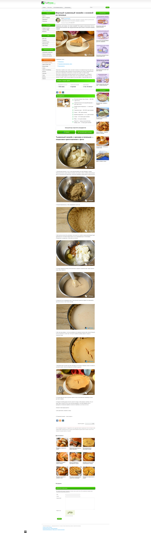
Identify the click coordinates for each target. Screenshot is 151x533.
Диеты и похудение (46, 17)
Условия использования (61, 529)
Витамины (44, 31)
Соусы (43, 75)
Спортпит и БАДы (45, 29)
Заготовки (44, 73)
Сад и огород (44, 45)
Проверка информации (53, 528)
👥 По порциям (66, 132)
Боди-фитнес (44, 19)
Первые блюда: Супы (46, 64)
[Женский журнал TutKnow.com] (49, 2)
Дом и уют (44, 38)
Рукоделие (44, 40)
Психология (44, 21)
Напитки (44, 78)
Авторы (47, 527)
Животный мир (45, 43)
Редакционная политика (46, 528)
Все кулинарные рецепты (58, 7)
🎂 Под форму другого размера (85, 132)
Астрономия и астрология (47, 52)
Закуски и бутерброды (46, 69)
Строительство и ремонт (47, 55)
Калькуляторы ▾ (67, 7)
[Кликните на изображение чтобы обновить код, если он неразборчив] (70, 514)
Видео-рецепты (61, 66)
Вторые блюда (45, 66)
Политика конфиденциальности (47, 529)
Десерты (44, 76)
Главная (44, 7)
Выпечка (50, 10)
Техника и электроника (46, 54)
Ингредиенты (61, 61)
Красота (43, 15)
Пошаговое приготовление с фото (65, 63)
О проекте (44, 527)
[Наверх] (25, 531)
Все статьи (50, 7)
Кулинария (46, 10)
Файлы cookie (55, 529)
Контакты (50, 527)
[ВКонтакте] (57, 92)
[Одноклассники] (60, 92)
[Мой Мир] (63, 92)
